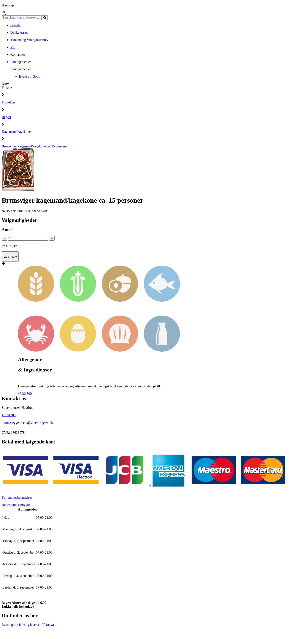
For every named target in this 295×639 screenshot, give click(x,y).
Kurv (5, 84)
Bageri (6, 117)
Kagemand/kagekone (16, 131)
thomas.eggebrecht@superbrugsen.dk (27, 422)
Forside (7, 87)
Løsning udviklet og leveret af (28, 624)
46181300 (25, 393)
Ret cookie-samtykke (16, 505)
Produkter (8, 102)
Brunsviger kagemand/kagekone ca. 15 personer (34, 146)
